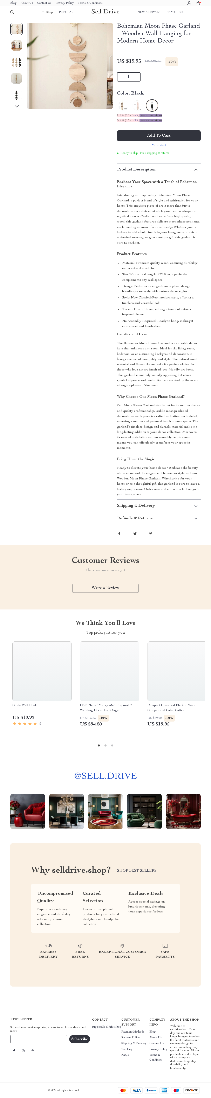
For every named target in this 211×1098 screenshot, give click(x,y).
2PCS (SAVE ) (128, 115)
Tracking (126, 1049)
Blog (13, 3)
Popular (66, 12)
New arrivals (148, 12)
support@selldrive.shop (106, 1027)
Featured (174, 12)
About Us (27, 3)
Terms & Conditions (90, 3)
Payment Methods (132, 1032)
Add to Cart (159, 136)
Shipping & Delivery (134, 1043)
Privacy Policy (65, 3)
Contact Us (44, 3)
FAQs (125, 1055)
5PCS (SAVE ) (128, 120)
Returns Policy (130, 1037)
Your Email (21, 1039)
